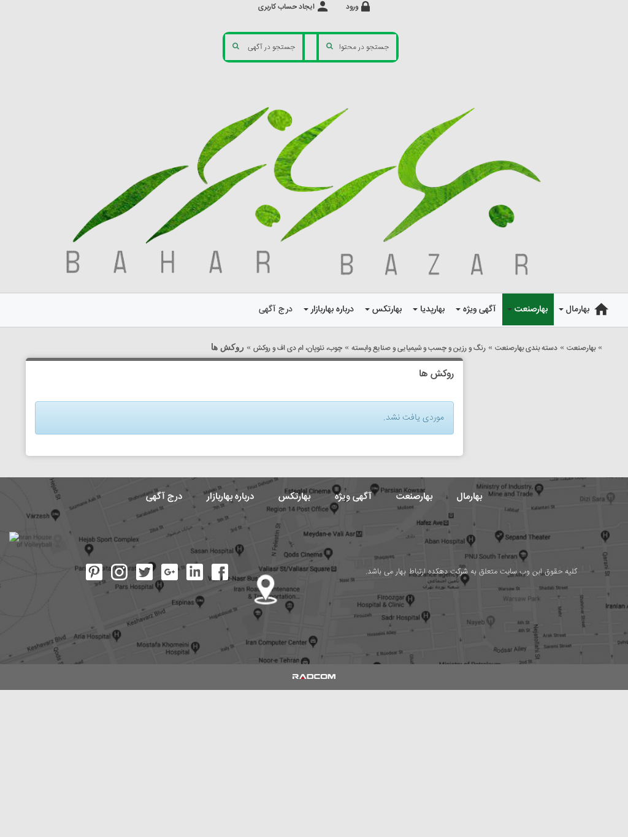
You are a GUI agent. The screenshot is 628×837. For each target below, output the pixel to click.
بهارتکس (294, 497)
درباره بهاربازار (230, 497)
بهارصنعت (581, 348)
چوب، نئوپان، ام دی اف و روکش (297, 348)
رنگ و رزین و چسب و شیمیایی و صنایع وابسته (418, 348)
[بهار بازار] (314, 188)
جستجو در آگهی (271, 47)
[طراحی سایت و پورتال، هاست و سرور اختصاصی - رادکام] (314, 677)
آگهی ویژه (353, 497)
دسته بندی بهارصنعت (526, 348)
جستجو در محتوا (364, 47)
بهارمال (469, 497)
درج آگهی (164, 497)
